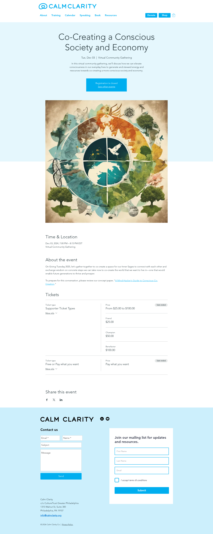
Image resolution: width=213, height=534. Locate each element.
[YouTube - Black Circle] (107, 419)
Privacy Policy (67, 524)
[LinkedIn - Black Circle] (102, 419)
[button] (43, 15)
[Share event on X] (54, 400)
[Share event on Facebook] (46, 400)
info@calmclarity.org (50, 515)
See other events (106, 86)
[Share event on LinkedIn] (61, 400)
